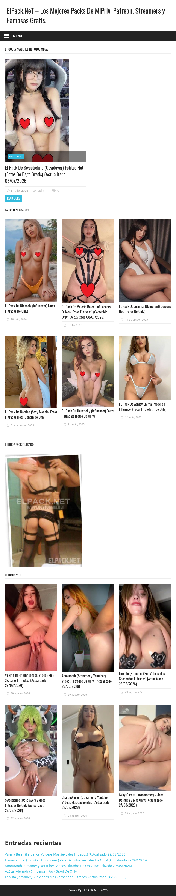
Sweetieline (16, 156)
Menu (17, 36)
